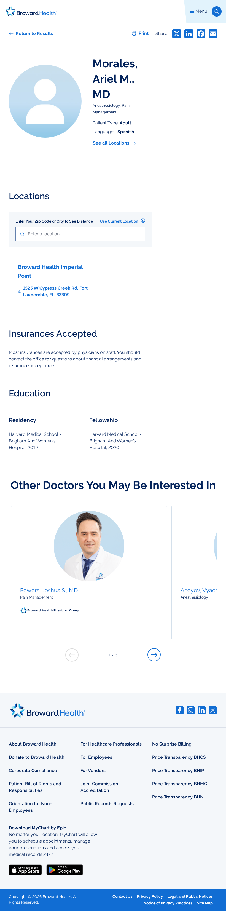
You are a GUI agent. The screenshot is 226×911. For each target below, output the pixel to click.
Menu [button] (201, 11)
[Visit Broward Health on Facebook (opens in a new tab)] (179, 710)
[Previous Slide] (72, 655)
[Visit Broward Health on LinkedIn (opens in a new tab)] (201, 710)
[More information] (143, 220)
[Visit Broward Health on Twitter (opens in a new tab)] (212, 710)
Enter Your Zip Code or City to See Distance (54, 221)
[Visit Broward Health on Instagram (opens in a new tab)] (190, 710)
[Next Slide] (154, 654)
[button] (217, 11)
